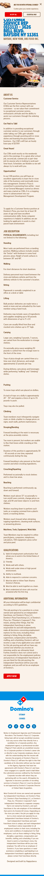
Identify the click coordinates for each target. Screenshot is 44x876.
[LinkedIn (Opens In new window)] (22, 726)
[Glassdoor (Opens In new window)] (34, 726)
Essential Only (31, 15)
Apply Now (12, 676)
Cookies (22, 718)
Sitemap (22, 714)
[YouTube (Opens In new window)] (28, 726)
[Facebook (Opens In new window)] (16, 726)
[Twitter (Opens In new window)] (10, 726)
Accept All (13, 15)
